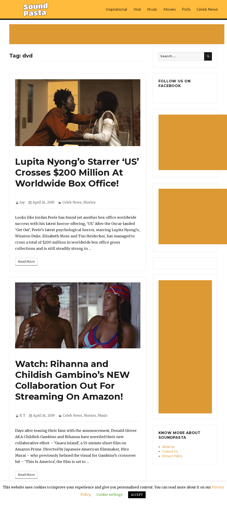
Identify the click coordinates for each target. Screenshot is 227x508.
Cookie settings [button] (109, 494)
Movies (170, 9)
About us (168, 447)
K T (22, 415)
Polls (186, 9)
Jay (22, 202)
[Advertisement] (117, 35)
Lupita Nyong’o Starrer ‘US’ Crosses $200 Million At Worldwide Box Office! (77, 172)
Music (152, 9)
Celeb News (207, 9)
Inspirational (116, 9)
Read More (26, 262)
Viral (137, 9)
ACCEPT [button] (137, 495)
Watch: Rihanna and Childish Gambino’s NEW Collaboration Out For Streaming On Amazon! (72, 380)
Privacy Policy (172, 456)
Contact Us (170, 451)
